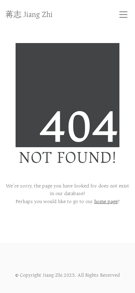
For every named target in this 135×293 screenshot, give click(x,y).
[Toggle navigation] (123, 14)
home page (106, 201)
